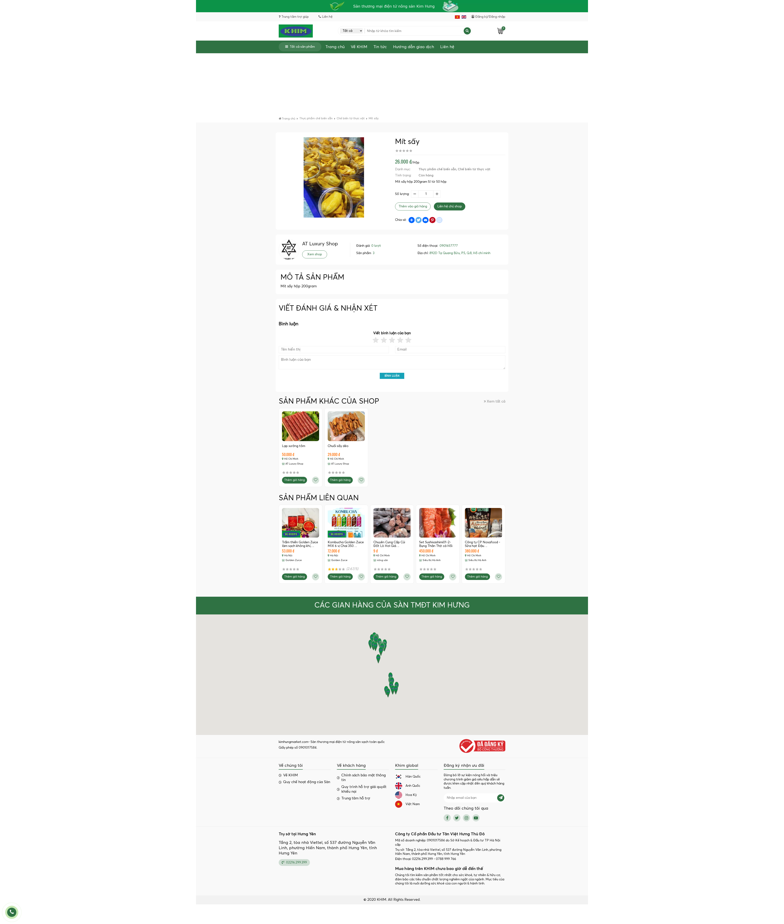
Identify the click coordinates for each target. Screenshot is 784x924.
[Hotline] (11, 912)
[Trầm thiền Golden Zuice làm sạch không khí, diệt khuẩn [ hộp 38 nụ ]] (300, 523)
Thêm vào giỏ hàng (413, 206)
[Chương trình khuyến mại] (392, 6)
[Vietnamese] (457, 17)
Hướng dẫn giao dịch (413, 47)
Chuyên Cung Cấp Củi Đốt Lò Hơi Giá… (389, 544)
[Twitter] (456, 817)
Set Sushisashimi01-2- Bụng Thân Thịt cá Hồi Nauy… (435, 546)
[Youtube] (476, 817)
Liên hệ (447, 47)
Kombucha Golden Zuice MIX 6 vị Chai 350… (346, 544)
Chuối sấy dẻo (338, 446)
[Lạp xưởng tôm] (300, 426)
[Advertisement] (392, 86)
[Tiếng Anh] (463, 17)
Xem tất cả (496, 401)
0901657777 (449, 245)
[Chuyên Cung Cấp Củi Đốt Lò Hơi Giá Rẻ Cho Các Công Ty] (392, 523)
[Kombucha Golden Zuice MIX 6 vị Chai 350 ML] (346, 523)
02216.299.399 (296, 862)
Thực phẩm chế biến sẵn (437, 169)
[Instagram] (466, 817)
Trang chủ (335, 47)
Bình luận (392, 376)
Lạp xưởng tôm (293, 446)
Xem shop (314, 254)
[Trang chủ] (296, 31)
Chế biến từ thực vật (474, 169)
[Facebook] (447, 817)
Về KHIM (359, 47)
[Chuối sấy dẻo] (346, 426)
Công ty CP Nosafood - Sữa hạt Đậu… (482, 544)
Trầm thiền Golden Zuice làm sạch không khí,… (300, 544)
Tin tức (380, 47)
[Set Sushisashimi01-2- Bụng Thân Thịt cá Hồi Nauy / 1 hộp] (437, 523)
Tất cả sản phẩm (302, 46)
